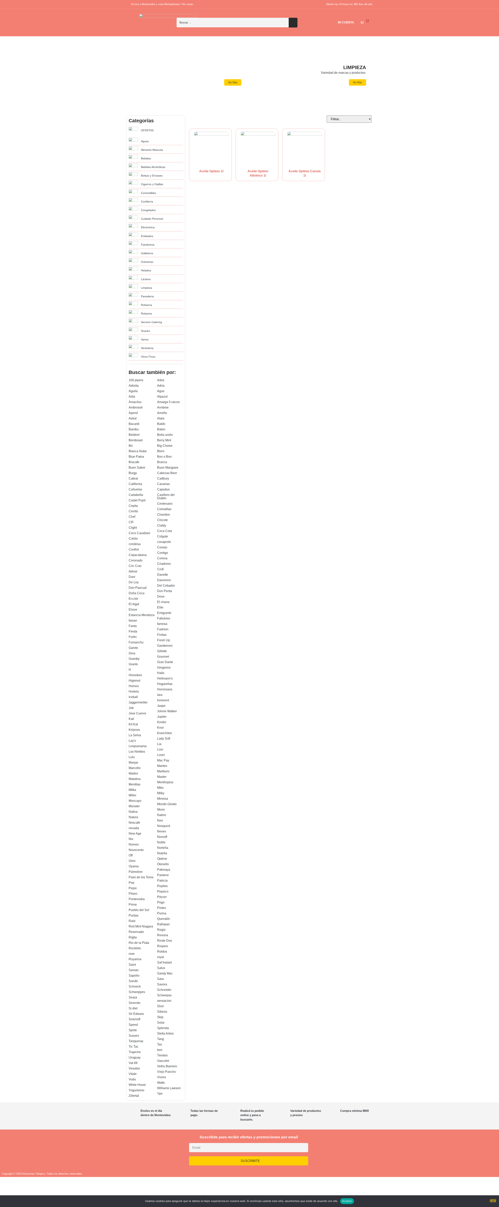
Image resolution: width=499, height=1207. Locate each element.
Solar (161, 1022)
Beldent (134, 434)
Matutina (135, 779)
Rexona (162, 935)
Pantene (163, 875)
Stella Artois (165, 1033)
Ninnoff (162, 836)
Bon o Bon (164, 456)
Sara (160, 979)
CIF (131, 522)
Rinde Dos (164, 940)
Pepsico (162, 891)
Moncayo (135, 800)
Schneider (164, 989)
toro (159, 1050)
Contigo (162, 552)
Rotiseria (146, 313)
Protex (161, 907)
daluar (133, 571)
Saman (134, 970)
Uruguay (135, 1057)
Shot (160, 1006)
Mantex (162, 765)
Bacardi (134, 423)
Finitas (161, 634)
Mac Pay (163, 760)
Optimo (162, 858)
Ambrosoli (136, 407)
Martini (133, 773)
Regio (161, 929)
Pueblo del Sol (139, 910)
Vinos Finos (148, 356)
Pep (131, 882)
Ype (160, 1093)
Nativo (161, 815)
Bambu (134, 429)
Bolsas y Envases (152, 175)
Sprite (133, 1030)
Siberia (162, 1011)
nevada (134, 828)
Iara (159, 694)
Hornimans (164, 689)
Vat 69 (133, 1063)
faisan (133, 620)
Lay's (132, 740)
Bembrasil (136, 440)
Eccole (133, 598)
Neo (160, 820)
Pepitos (162, 886)
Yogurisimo (136, 1090)
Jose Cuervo (137, 713)
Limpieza (146, 287)
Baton (161, 429)
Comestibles (148, 193)
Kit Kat (133, 724)
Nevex (161, 831)
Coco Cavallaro (139, 533)
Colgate (162, 536)
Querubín (163, 918)
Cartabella (136, 494)
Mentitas (134, 784)
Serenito (134, 1003)
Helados (146, 270)
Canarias (163, 484)
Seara (133, 997)
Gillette (162, 651)
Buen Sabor (137, 467)
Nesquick (163, 826)
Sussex (134, 1035)
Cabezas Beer (167, 473)
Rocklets (135, 948)
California (135, 484)
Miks (160, 787)
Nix (131, 839)
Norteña (162, 847)
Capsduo (163, 489)
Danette (162, 574)
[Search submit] (293, 23)
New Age (135, 833)
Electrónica (148, 227)
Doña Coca (136, 593)
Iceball (133, 697)
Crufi (160, 569)
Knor (160, 727)
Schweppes (137, 992)
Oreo (132, 860)
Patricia (162, 880)
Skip (160, 1017)
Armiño (162, 413)
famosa (162, 623)
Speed (133, 1024)
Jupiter (161, 716)
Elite (160, 607)
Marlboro (163, 771)
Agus (160, 391)
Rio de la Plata (139, 942)
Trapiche (135, 1052)
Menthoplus (165, 782)
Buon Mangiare (167, 467)
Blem (160, 451)
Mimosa (162, 798)
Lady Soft (163, 738)
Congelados (148, 210)
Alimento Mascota (152, 149)
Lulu (132, 757)
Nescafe (134, 822)
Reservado (136, 931)
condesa (135, 544)
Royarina (135, 959)
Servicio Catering (151, 322)
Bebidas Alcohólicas (153, 167)
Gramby (134, 658)
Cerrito (133, 511)
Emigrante (164, 613)
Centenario (165, 503)
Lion (160, 749)
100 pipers (136, 380)
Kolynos (134, 729)
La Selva (135, 735)
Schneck (135, 986)
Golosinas (147, 261)
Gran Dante (165, 662)
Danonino (164, 580)
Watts (161, 1082)
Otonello (163, 864)
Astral (133, 418)
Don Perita (164, 591)
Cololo (133, 538)
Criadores (164, 563)
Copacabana (138, 555)
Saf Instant (164, 962)
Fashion (162, 629)
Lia (159, 744)
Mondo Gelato (167, 804)
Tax (159, 1044)
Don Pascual (138, 587)
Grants (133, 664)
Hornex (134, 686)
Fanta (133, 626)
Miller (132, 795)
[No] (493, 1200)
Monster (134, 806)
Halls (160, 673)
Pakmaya (163, 869)
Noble (161, 842)
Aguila (133, 391)
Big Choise (165, 445)
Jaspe (161, 705)
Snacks (145, 330)
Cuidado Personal (152, 218)
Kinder (161, 722)
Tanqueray (136, 1041)
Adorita (134, 385)
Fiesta (133, 631)
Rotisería (146, 304)
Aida (132, 396)
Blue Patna (136, 456)
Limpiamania (138, 746)
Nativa (133, 811)
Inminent (163, 700)
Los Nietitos (137, 751)
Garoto (133, 647)
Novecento (136, 850)
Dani (132, 576)
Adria (161, 385)
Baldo (161, 423)
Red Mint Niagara (141, 926)
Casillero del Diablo (166, 496)
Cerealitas (164, 509)
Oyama (134, 866)
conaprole (164, 542)
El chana (163, 602)
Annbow (163, 407)
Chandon (163, 514)
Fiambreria (147, 244)
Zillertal (134, 1095)
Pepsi (133, 888)
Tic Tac (133, 1046)
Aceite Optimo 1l (211, 171)
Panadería (147, 296)
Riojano (162, 946)
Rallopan (163, 924)
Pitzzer (162, 897)
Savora (162, 984)
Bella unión (165, 434)
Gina (132, 653)
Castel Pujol (137, 500)
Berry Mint (164, 440)
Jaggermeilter (138, 702)
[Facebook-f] (347, 1149)
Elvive (133, 609)
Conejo (162, 547)
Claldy (161, 525)
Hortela (134, 691)
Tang (160, 1039)
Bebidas (146, 158)
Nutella (162, 853)
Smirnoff (134, 1019)
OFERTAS (147, 130)
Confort (134, 549)
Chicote (162, 520)
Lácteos (146, 279)
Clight (133, 527)
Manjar (133, 762)
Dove (161, 596)
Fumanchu (136, 642)
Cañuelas (135, 489)
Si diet (133, 1008)
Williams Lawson (169, 1088)
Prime (133, 904)
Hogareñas (165, 684)
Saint (132, 964)
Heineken (135, 675)
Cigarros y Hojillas (152, 184)
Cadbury (163, 478)
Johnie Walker (167, 711)
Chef (132, 516)
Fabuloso (163, 618)
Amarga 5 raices (168, 402)
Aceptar (347, 1201)
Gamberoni (165, 645)
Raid (132, 921)
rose (132, 953)
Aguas (145, 141)
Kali (131, 718)
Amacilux (135, 402)
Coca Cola (164, 531)
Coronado (135, 560)
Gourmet (163, 656)
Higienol (134, 680)
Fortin (133, 637)
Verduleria (147, 348)
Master (161, 776)
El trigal (134, 604)
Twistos (162, 1055)
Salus (161, 968)
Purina (161, 913)
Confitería (147, 201)
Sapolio (134, 975)
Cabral (133, 478)
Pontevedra (137, 899)
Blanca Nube (138, 451)
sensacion (164, 1000)
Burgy (133, 473)
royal (160, 957)
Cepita (133, 505)
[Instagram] (335, 1149)
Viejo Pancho (166, 1071)
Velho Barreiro (167, 1066)
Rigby (133, 937)
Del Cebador (166, 585)
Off (131, 855)
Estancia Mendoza (141, 615)
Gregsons (164, 667)
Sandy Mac (165, 973)
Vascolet (163, 1060)
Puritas (133, 915)
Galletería (147, 253)
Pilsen (133, 893)
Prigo (161, 902)
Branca (162, 462)
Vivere (161, 1077)
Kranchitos (164, 733)
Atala (160, 418)
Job (131, 708)
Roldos (162, 951)
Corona (162, 558)
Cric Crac (135, 566)
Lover (161, 755)
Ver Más (232, 82)
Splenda (163, 1028)
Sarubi (133, 981)
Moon (161, 809)
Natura (133, 817)
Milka (132, 789)
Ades (160, 380)
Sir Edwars (136, 1013)
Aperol (133, 413)
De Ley (134, 582)
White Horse (137, 1084)
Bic (131, 445)
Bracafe (134, 462)
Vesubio (134, 1068)
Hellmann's (165, 678)
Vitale (133, 1074)
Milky (160, 793)
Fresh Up (163, 640)
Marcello (135, 768)
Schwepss (164, 995)
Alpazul (162, 396)
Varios (145, 339)
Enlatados (147, 236)
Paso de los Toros (141, 877)
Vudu (132, 1079)
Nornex (134, 844)
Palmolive (135, 871)
